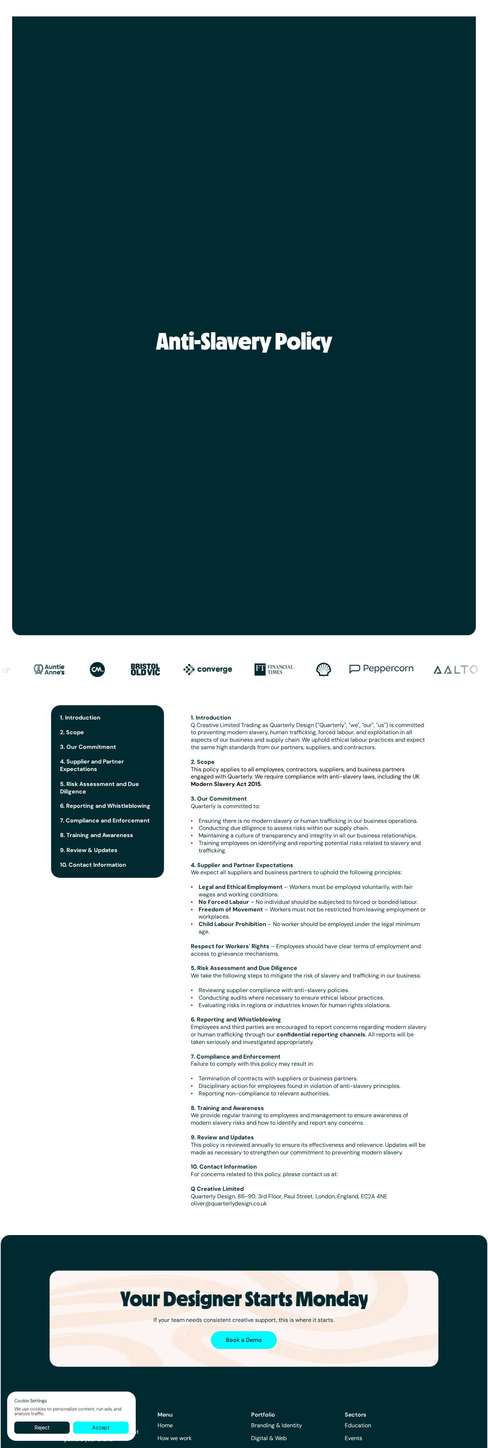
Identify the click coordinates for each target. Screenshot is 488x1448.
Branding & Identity (276, 1425)
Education (358, 1425)
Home (165, 1425)
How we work (174, 1438)
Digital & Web (269, 1438)
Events (354, 1438)
